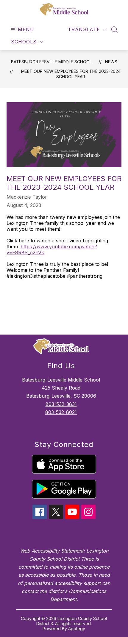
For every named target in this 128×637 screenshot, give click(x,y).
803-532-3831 (61, 404)
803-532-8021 (61, 412)
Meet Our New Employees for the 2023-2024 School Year (71, 74)
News (111, 61)
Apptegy (76, 628)
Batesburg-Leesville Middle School (51, 61)
